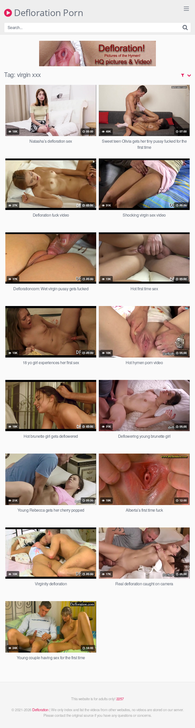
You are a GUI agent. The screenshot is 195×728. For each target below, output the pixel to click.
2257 (120, 698)
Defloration (40, 709)
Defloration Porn (47, 12)
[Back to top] (186, 717)
